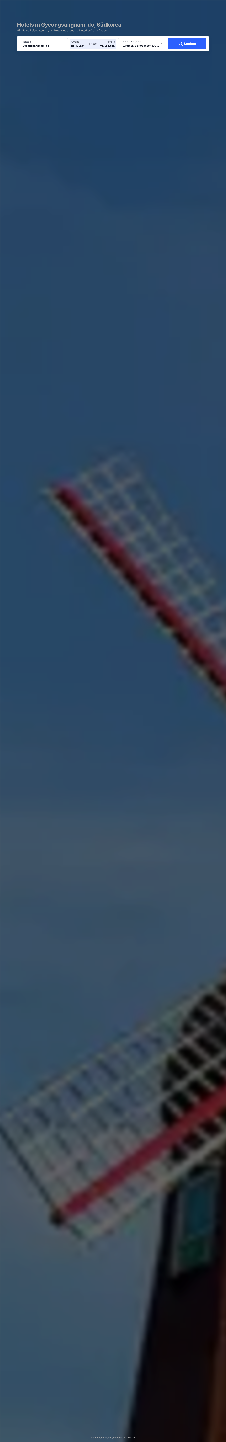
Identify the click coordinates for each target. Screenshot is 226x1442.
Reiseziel (27, 41)
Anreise (75, 41)
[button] (192, 5)
